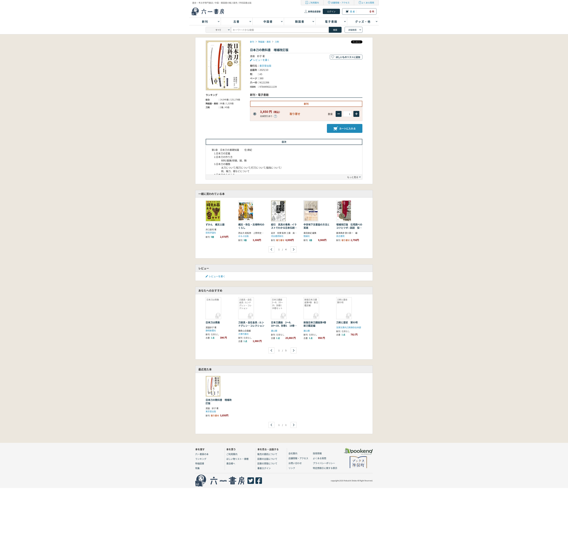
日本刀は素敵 (213, 322)
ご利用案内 (314, 2)
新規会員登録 (314, 11)
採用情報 (317, 453)
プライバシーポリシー (324, 463)
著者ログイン (264, 468)
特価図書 (199, 463)
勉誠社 (307, 235)
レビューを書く (217, 276)
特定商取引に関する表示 (325, 467)
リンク (291, 467)
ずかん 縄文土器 (216, 224)
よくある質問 (368, 2)
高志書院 (340, 235)
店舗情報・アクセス (340, 2)
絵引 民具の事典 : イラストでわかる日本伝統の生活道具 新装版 (284, 228)
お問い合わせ (295, 463)
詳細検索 (352, 29)
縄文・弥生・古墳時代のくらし (251, 226)
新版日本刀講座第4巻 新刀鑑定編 (316, 324)
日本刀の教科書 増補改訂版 (219, 401)
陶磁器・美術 (264, 41)
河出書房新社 (277, 235)
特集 (197, 468)
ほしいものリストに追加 (348, 57)
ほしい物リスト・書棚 (237, 458)
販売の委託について (267, 454)
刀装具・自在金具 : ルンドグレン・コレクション (251, 324)
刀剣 (277, 41)
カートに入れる (347, 128)
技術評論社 (211, 232)
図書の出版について (267, 458)
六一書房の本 (202, 454)
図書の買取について (267, 463)
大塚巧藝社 (243, 333)
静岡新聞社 (211, 330)
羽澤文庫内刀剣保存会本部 (348, 327)
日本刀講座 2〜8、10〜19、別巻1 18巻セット (284, 326)
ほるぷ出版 (243, 235)
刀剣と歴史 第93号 (347, 322)
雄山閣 (274, 330)
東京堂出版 (265, 65)
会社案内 (292, 453)
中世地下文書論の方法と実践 (317, 226)
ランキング (200, 458)
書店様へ (230, 463)
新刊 (252, 41)
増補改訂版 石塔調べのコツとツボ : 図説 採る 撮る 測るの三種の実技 (349, 228)
